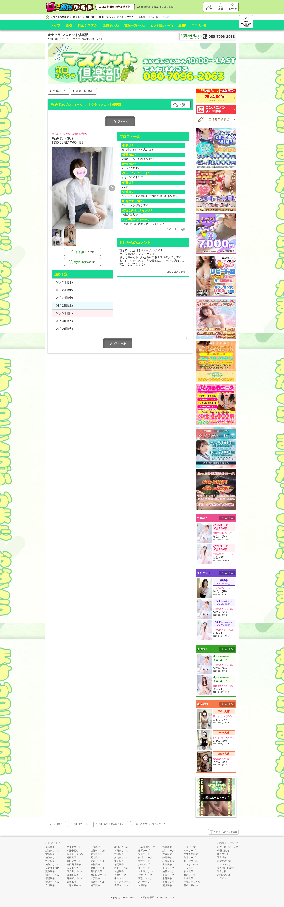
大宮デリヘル (98, 882)
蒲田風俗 (58, 824)
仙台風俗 (188, 871)
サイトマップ (224, 864)
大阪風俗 (167, 854)
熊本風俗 (167, 847)
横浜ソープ (190, 875)
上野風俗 (95, 847)
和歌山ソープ (145, 878)
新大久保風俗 (52, 868)
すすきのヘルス (192, 864)
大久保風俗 (96, 854)
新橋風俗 (50, 878)
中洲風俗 (119, 861)
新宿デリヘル (52, 850)
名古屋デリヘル (146, 871)
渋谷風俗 (50, 861)
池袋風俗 (50, 854)
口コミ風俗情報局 (145, 897)
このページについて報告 (225, 832)
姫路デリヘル (121, 857)
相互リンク (223, 854)
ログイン (221, 878)
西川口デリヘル (99, 875)
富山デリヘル (191, 885)
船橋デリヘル (98, 868)
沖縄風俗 (119, 854)
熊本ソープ (190, 857)
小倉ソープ (190, 847)
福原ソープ (144, 854)
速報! (182, 25)
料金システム (87, 25)
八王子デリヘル (75, 854)
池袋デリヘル (52, 857)
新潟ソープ (168, 850)
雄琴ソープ (144, 850)
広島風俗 (167, 864)
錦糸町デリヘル (75, 878)
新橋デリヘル (52, 882)
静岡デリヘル (121, 868)
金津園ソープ (121, 885)
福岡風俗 (119, 864)
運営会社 (221, 871)
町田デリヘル (74, 861)
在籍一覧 (134, 25)
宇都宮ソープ (169, 882)
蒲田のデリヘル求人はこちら (151, 824)
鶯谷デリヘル (52, 875)
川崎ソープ (144, 864)
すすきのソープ (122, 882)
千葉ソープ (168, 875)
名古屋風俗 (168, 861)
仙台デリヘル (191, 861)
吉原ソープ (120, 875)
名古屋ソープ (145, 875)
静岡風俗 (167, 857)
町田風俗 (71, 857)
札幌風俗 (119, 871)
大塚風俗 (71, 882)
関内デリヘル (98, 861)
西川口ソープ (145, 857)
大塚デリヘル (74, 885)
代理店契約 (223, 850)
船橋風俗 (95, 864)
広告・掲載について (227, 847)
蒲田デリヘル (81, 824)
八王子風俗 (72, 850)
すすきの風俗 (191, 854)
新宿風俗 (50, 847)
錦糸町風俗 (72, 875)
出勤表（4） (60, 90)
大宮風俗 (95, 878)
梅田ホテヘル (121, 847)
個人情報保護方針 (226, 868)
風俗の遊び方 (224, 861)
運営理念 (221, 857)
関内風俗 (95, 857)
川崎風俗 (188, 878)
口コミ (199, 25)
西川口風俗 (96, 871)
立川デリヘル (74, 847)
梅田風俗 (95, 885)
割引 (69, 25)
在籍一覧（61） (85, 90)
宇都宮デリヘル (192, 882)
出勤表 (111, 25)
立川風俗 (50, 885)
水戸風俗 (142, 885)
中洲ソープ (120, 878)
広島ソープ (190, 850)
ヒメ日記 (162, 25)
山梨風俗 (188, 868)
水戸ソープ (144, 882)
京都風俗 (167, 878)
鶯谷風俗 (50, 871)
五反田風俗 (72, 868)
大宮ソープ (144, 861)
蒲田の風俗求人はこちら (111, 824)
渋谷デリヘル (52, 864)
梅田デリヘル (121, 850)
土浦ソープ (168, 868)
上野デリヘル (98, 850)
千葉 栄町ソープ (146, 847)
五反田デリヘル (75, 871)
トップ (55, 25)
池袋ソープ (168, 871)
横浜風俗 (167, 885)
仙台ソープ (144, 868)
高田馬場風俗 (74, 864)
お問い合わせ (224, 875)
